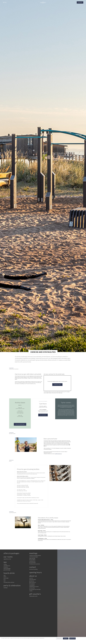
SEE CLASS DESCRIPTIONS (20, 424)
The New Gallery (32, 559)
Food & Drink (9, 573)
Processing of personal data (34, 589)
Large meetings (32, 558)
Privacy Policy (32, 587)
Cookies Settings (57, 384)
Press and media (32, 579)
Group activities (32, 562)
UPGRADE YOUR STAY (7, 558)
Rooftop (5, 564)
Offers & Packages (11, 553)
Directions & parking (33, 569)
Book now (80, 2)
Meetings (33, 553)
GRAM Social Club (32, 582)
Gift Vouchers (35, 594)
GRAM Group (31, 580)
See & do (31, 578)
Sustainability (32, 585)
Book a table (6, 578)
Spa (5, 562)
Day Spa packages (7, 568)
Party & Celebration (12, 585)
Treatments (6, 567)
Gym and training (7, 569)
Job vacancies (32, 583)
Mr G (4, 579)
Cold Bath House (7, 565)
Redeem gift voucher (33, 596)
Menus (5, 576)
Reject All (65, 638)
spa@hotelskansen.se (58, 453)
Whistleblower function (34, 586)
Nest (4, 580)
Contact (32, 567)
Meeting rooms (32, 561)
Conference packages (33, 556)
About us (33, 576)
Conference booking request (35, 555)
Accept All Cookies (72, 638)
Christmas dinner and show (9, 582)
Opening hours (35, 572)
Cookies (30, 590)
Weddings (5, 587)
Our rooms (8, 557)
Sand (4, 575)
